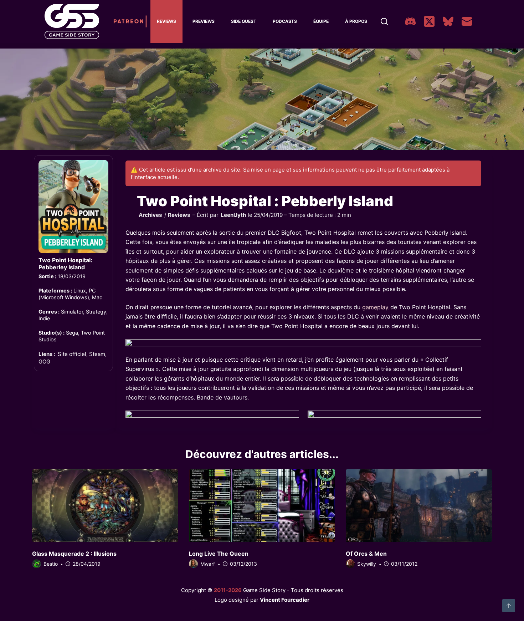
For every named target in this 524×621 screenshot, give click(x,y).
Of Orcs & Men (366, 553)
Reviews (166, 21)
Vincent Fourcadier (284, 599)
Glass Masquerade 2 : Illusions (74, 553)
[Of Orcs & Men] (419, 505)
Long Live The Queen (218, 553)
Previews (203, 21)
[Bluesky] (448, 21)
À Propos (356, 21)
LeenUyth (233, 215)
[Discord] (410, 21)
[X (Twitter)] (429, 21)
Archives (150, 215)
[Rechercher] (384, 21)
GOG (44, 361)
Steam (97, 354)
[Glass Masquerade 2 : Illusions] (105, 505)
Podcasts (285, 21)
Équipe (321, 21)
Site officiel (72, 354)
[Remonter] (508, 605)
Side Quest (243, 21)
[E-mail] (467, 21)
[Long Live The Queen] (262, 505)
